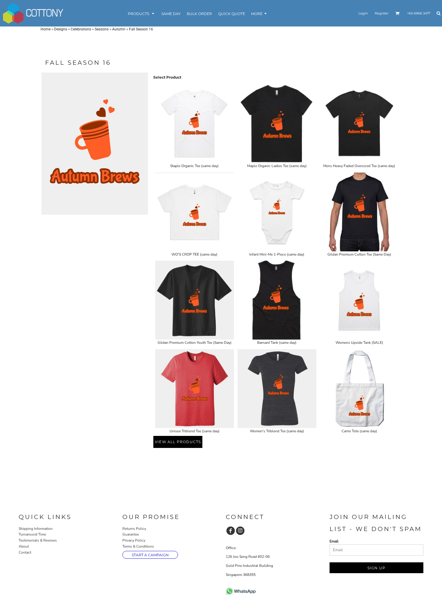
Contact (25, 552)
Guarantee (130, 534)
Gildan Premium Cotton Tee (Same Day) (359, 254)
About (24, 546)
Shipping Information (36, 528)
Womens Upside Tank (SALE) (359, 342)
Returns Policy (134, 528)
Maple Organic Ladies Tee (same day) (277, 165)
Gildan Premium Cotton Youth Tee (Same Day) (195, 342)
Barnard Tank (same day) (276, 342)
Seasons (102, 29)
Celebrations (81, 29)
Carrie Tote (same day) (359, 431)
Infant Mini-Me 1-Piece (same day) (276, 254)
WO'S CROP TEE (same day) (194, 254)
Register (381, 13)
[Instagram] (240, 531)
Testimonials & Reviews (38, 540)
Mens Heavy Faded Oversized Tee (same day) (359, 165)
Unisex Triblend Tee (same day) (194, 431)
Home (46, 29)
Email (334, 541)
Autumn (118, 29)
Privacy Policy (133, 540)
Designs (60, 29)
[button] (141, 13)
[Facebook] (230, 531)
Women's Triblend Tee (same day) (277, 431)
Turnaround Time (32, 534)
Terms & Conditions (138, 546)
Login (363, 13)
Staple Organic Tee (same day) (194, 165)
